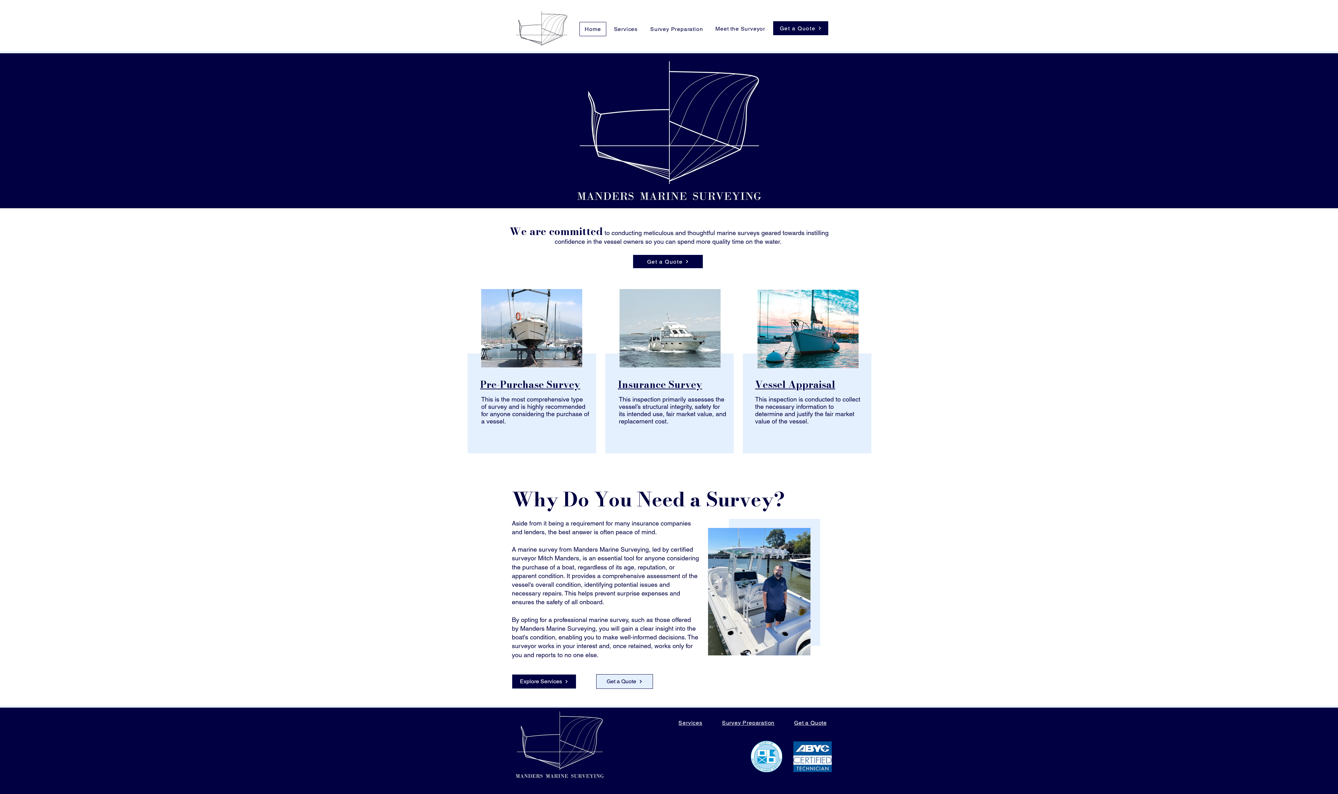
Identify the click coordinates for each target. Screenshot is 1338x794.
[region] (531, 373)
